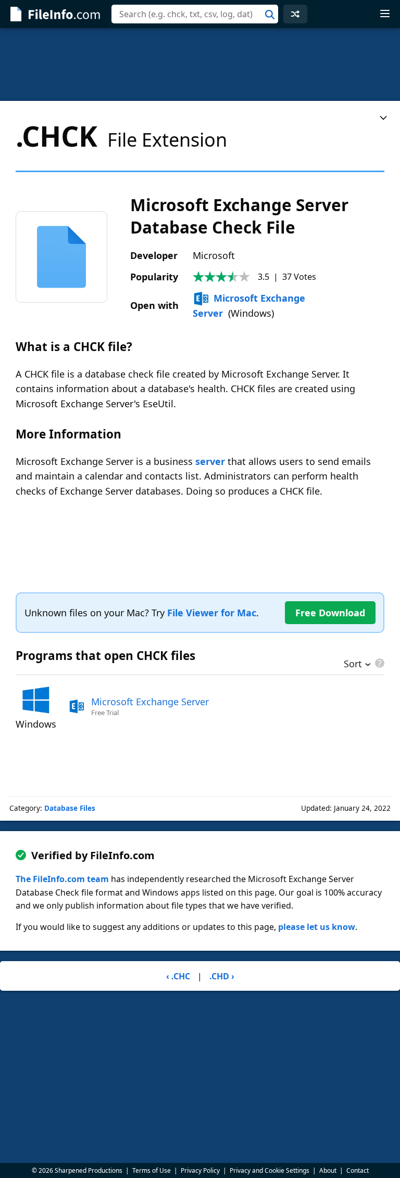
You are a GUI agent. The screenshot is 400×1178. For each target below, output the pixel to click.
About (327, 1170)
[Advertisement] (200, 64)
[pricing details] (378, 663)
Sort (353, 664)
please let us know (316, 927)
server (210, 461)
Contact (357, 1170)
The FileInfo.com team (62, 879)
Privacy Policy (200, 1170)
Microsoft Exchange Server (150, 701)
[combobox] (194, 14)
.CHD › (221, 976)
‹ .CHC (178, 976)
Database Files (69, 808)
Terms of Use (151, 1170)
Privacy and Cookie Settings (269, 1170)
